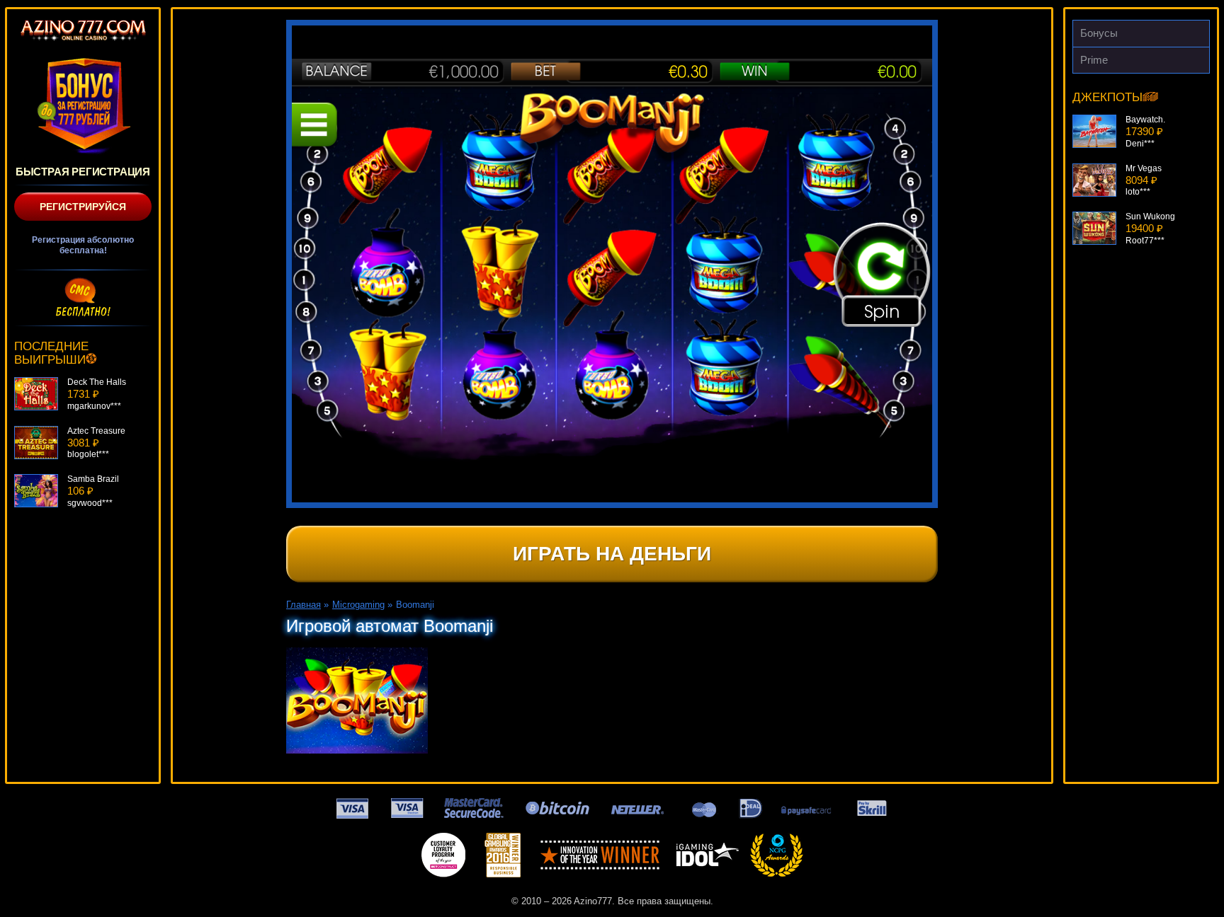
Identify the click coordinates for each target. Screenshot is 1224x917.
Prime (1094, 60)
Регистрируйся (83, 206)
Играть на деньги (612, 554)
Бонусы (1099, 33)
